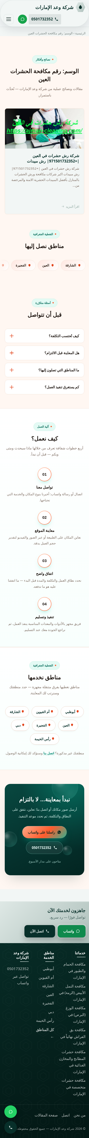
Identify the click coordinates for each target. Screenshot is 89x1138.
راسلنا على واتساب (41, 832)
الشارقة (15, 712)
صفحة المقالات (46, 1115)
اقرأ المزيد (72, 206)
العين (66, 725)
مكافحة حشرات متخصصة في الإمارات (74, 1087)
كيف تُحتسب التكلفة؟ (64, 335)
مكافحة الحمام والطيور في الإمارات (75, 971)
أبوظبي (70, 712)
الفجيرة (42, 725)
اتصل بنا (48, 753)
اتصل (66, 1115)
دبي (19, 725)
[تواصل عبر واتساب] (22, 19)
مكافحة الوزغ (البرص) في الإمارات (76, 1014)
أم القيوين (43, 712)
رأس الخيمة (43, 739)
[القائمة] (9, 19)
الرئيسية (80, 33)
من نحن (80, 1115)
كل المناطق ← (45, 1033)
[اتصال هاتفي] (10, 1127)
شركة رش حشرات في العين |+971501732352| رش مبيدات (53, 158)
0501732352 (18, 968)
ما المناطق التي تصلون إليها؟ (58, 370)
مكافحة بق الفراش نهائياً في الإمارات (73, 1036)
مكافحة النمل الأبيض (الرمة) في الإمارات (72, 993)
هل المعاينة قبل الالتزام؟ (61, 352)
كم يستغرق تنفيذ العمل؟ (62, 387)
